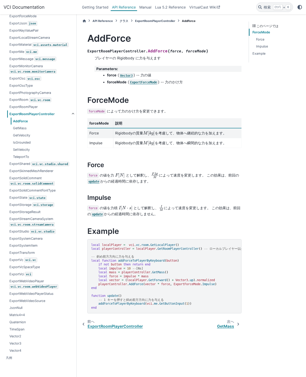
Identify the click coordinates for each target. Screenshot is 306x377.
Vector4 (15, 350)
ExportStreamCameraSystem (31, 221)
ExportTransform (22, 252)
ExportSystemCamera (26, 238)
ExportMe (23, 52)
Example (258, 53)
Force (260, 39)
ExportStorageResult (25, 212)
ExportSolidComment (31, 180)
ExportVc (22, 260)
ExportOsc (24, 78)
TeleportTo (21, 156)
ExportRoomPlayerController (32, 114)
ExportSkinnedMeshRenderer (31, 171)
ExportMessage (32, 59)
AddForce (20, 121)
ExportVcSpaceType (24, 267)
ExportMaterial (38, 44)
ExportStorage (31, 205)
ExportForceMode (23, 16)
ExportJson (22, 23)
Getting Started (95, 7)
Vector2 (15, 336)
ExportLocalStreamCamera (29, 37)
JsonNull (15, 308)
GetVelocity (21, 135)
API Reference (124, 7)
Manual (145, 7)
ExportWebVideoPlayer (33, 283)
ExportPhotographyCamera (30, 93)
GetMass (20, 128)
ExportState (27, 197)
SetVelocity (21, 149)
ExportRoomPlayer (23, 107)
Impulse (262, 46)
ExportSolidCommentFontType (32, 190)
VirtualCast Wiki (203, 7)
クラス (124, 21)
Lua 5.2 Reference (170, 7)
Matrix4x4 (17, 315)
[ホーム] (84, 21)
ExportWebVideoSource (27, 301)
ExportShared (38, 164)
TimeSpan (16, 329)
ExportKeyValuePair (24, 30)
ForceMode (261, 32)
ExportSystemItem (23, 245)
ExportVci (20, 274)
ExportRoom (29, 99)
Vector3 (15, 343)
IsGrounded (22, 142)
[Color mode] (299, 7)
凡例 (9, 358)
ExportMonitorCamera (32, 68)
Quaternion (17, 322)
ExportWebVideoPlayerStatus (31, 293)
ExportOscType (21, 85)
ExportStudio (31, 231)
